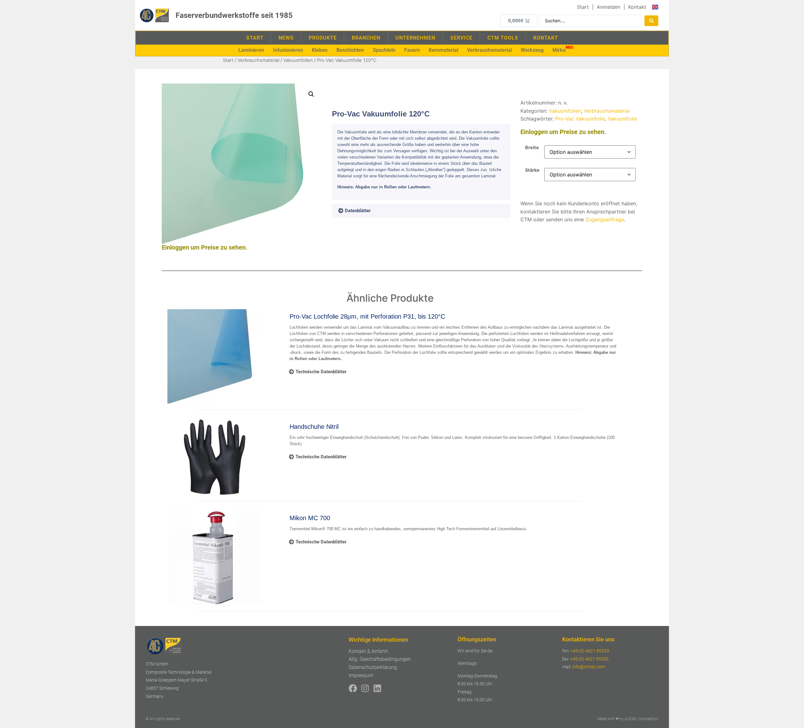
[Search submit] (651, 20)
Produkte (323, 38)
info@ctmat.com (588, 666)
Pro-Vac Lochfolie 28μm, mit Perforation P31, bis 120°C (367, 316)
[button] (251, 50)
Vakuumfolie (622, 119)
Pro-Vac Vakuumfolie (580, 119)
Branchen (366, 38)
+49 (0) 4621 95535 (589, 658)
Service (461, 38)
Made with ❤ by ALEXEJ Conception (627, 719)
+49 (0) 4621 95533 (590, 650)
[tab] (363, 211)
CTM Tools (502, 38)
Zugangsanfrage (604, 219)
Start (254, 38)
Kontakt (545, 38)
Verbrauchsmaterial (258, 60)
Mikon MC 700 (310, 518)
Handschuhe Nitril (314, 426)
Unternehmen (415, 38)
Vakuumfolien (298, 60)
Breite (532, 147)
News (286, 38)
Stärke (532, 170)
